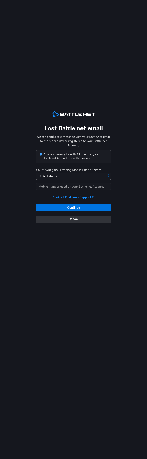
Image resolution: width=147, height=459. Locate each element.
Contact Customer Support (72, 197)
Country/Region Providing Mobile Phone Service (68, 170)
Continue (73, 207)
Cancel (73, 219)
